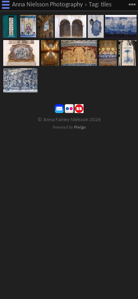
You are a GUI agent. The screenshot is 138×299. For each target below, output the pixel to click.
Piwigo (80, 127)
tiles (106, 4)
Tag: (94, 4)
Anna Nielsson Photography (47, 4)
